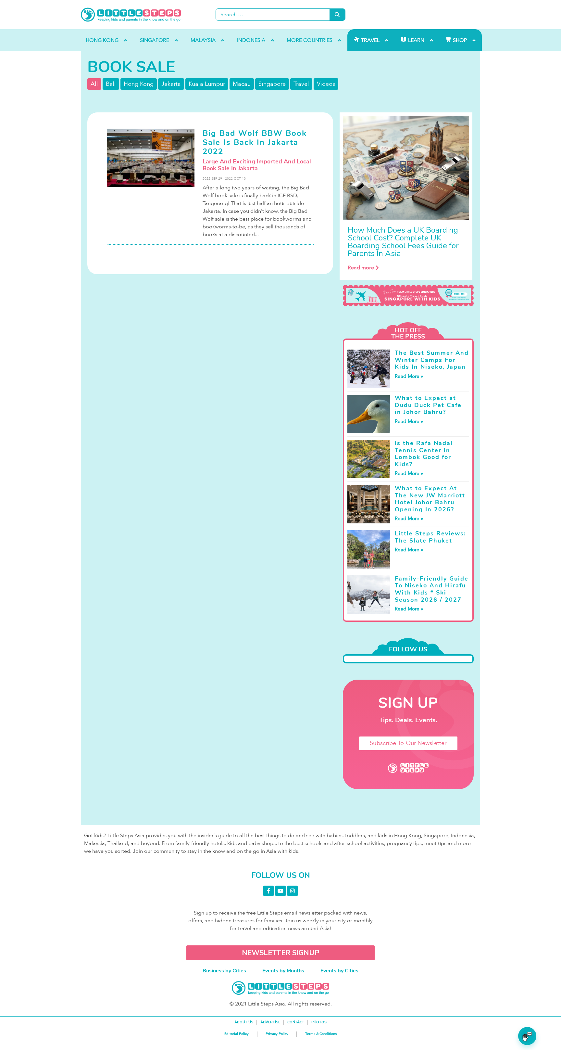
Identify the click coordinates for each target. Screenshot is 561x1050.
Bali (111, 84)
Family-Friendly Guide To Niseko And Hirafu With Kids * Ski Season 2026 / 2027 (431, 589)
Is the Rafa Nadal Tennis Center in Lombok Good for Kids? (424, 453)
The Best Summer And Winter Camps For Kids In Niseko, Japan (432, 360)
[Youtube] (280, 891)
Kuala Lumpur (207, 84)
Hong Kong (139, 84)
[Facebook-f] (268, 891)
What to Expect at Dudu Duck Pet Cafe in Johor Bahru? (428, 405)
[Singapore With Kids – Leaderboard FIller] (408, 295)
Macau (242, 84)
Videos (326, 84)
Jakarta (171, 84)
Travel (301, 84)
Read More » (409, 376)
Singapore (272, 84)
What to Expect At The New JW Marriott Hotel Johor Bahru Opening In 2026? (430, 498)
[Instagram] (292, 891)
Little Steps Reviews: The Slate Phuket (430, 537)
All (94, 84)
